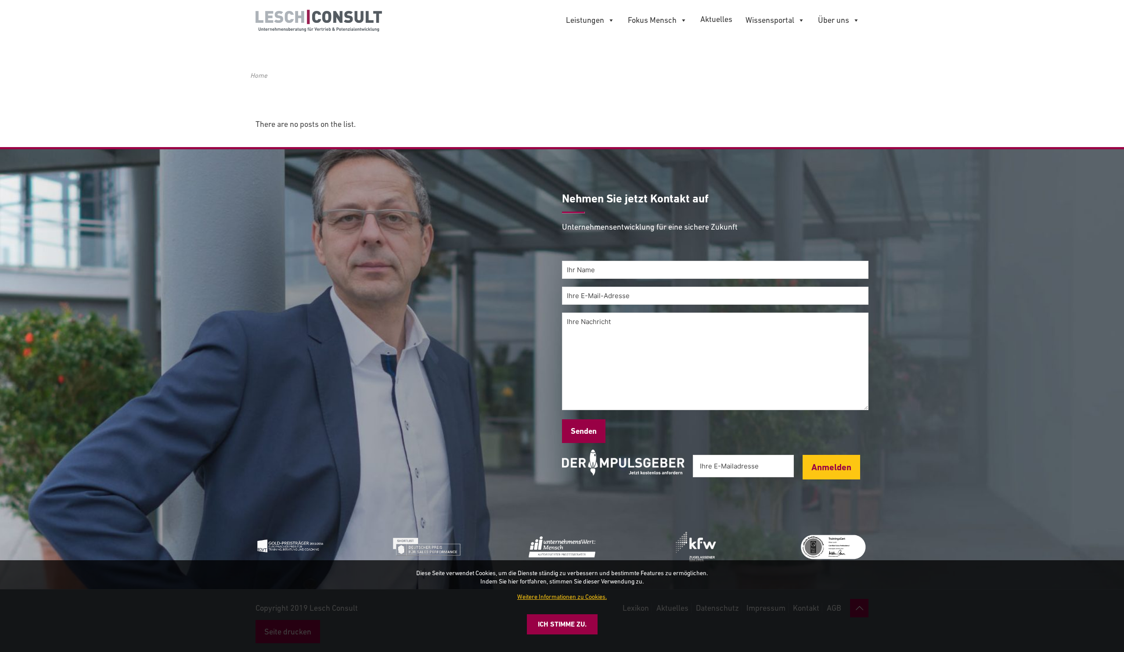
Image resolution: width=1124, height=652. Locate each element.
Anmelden (831, 467)
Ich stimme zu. (562, 624)
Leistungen (585, 20)
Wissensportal (770, 20)
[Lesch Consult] (319, 20)
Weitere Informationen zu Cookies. (562, 596)
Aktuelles (716, 19)
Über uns (833, 20)
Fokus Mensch (652, 20)
